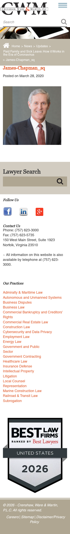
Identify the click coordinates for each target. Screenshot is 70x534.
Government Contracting (22, 356)
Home (16, 46)
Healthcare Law (15, 361)
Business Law (13, 307)
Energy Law (12, 342)
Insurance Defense (17, 366)
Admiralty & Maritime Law (23, 292)
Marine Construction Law (22, 391)
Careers (12, 517)
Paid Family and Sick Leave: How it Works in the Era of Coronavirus (33, 53)
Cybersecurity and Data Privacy (27, 332)
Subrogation (12, 401)
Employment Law (16, 337)
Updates (42, 46)
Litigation (10, 376)
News (28, 46)
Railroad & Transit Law (20, 396)
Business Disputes (17, 302)
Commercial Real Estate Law (25, 322)
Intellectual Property (18, 371)
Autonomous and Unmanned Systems (32, 297)
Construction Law (16, 327)
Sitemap (27, 517)
